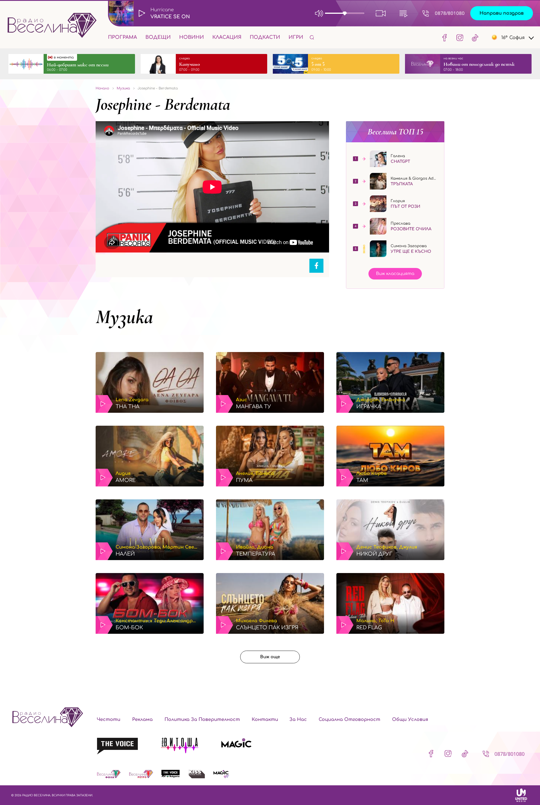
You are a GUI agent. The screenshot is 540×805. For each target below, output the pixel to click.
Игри (296, 37)
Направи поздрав (502, 13)
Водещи (158, 37)
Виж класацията (395, 273)
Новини (191, 37)
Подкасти (265, 37)
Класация (226, 37)
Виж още (270, 657)
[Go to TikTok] (473, 37)
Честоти (108, 719)
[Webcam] (381, 13)
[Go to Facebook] (444, 37)
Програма (122, 37)
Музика (124, 316)
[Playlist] (403, 13)
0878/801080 (450, 13)
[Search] (311, 37)
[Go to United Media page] (521, 795)
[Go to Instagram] (459, 37)
